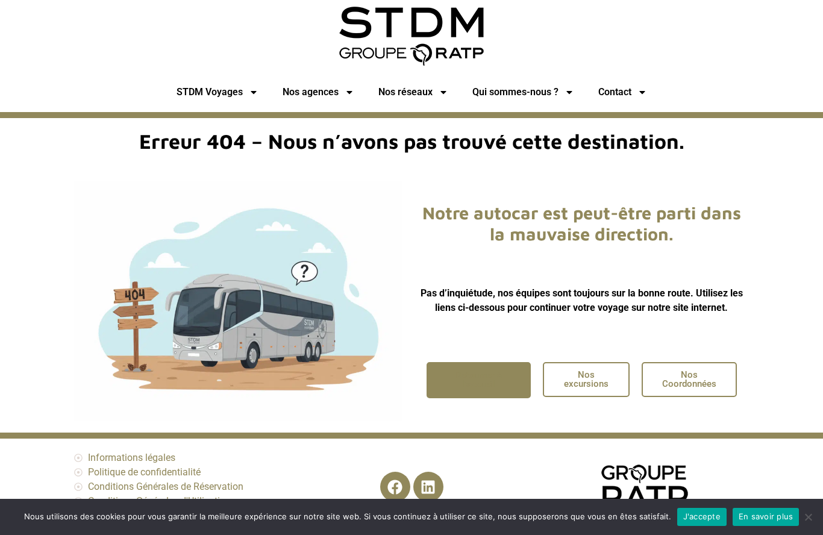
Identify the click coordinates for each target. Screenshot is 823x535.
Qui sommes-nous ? (515, 92)
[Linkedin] (428, 487)
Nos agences (311, 92)
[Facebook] (395, 487)
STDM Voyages (210, 92)
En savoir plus (766, 516)
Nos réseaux (405, 92)
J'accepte (702, 516)
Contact (614, 92)
